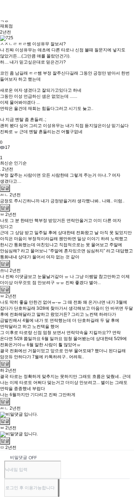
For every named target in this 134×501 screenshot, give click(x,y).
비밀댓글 (18, 457)
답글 (5, 188)
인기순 (20, 163)
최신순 (6, 163)
